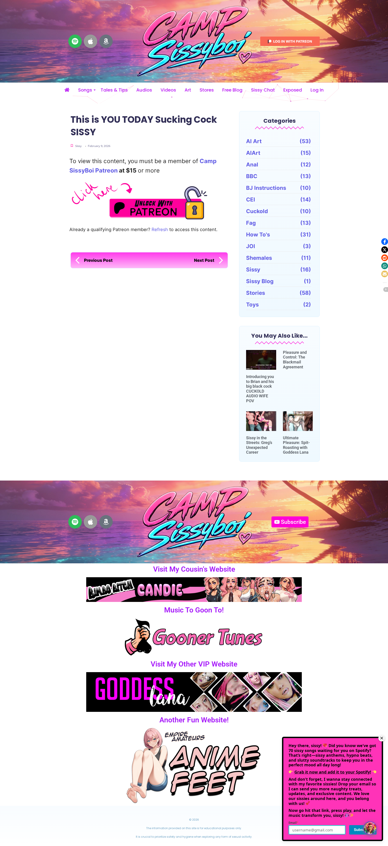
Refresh (160, 229)
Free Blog (232, 90)
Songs (85, 90)
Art (188, 90)
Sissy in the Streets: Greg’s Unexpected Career (259, 445)
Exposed (292, 90)
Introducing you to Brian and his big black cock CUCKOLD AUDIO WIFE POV (260, 388)
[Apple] (90, 41)
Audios (144, 90)
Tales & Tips (114, 90)
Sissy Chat (263, 90)
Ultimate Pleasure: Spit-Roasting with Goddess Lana (296, 445)
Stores (207, 90)
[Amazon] (106, 41)
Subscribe (363, 830)
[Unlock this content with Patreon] (150, 200)
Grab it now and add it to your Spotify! (332, 772)
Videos (168, 90)
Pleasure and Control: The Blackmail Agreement (295, 359)
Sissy (78, 146)
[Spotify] (75, 41)
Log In (317, 90)
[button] (384, 241)
